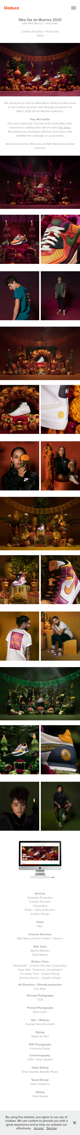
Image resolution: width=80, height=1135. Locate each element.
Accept (39, 1128)
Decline (51, 1128)
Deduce (11, 8)
